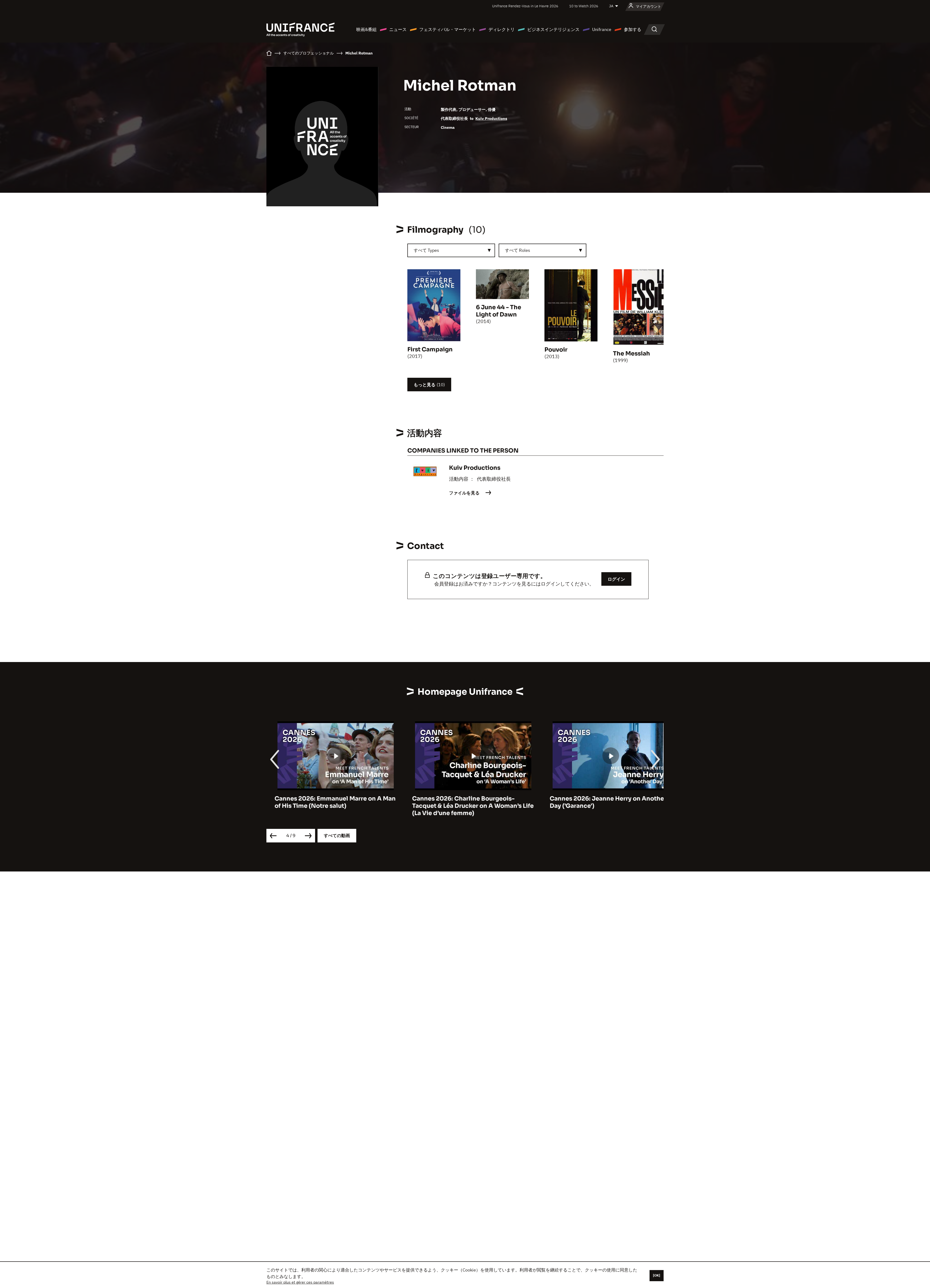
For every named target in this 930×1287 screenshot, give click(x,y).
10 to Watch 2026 (583, 6)
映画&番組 (366, 29)
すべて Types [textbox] (426, 250)
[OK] (656, 1275)
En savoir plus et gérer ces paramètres (300, 1282)
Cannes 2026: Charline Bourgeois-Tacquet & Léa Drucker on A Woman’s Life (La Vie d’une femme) (465, 806)
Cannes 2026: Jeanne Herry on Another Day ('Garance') (600, 802)
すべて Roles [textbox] (517, 250)
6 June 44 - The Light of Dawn (498, 311)
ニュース (398, 29)
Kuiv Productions (491, 118)
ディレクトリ (501, 29)
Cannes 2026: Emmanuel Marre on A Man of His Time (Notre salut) (327, 802)
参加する (632, 29)
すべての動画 (337, 835)
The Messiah (631, 353)
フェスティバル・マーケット (447, 29)
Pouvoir (555, 349)
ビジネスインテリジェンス (553, 29)
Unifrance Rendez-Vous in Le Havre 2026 (525, 6)
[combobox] (451, 250)
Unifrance (601, 29)
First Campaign (430, 349)
